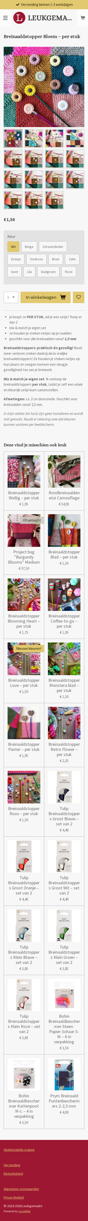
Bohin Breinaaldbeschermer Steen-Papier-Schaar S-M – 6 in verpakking (64, 1029)
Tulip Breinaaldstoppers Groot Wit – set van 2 (64, 885)
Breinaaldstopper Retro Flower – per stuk (64, 749)
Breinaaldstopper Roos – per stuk (24, 811)
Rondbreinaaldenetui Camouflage (64, 495)
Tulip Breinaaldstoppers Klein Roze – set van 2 (24, 1024)
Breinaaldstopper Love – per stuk (24, 683)
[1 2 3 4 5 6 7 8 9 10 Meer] (11, 297)
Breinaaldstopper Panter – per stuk (24, 747)
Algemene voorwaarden (21, 1189)
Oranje (16, 259)
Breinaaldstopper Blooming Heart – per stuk (24, 621)
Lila (29, 272)
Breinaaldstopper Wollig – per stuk (24, 495)
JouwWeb (24, 1211)
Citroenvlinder (53, 246)
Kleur (11, 236)
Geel (14, 272)
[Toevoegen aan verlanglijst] (78, 297)
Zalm (72, 259)
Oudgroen (48, 272)
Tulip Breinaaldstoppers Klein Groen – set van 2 (64, 954)
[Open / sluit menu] (5, 17)
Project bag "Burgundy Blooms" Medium (24, 557)
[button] (13, 138)
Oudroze (36, 259)
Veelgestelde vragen (19, 1149)
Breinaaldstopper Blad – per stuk (64, 554)
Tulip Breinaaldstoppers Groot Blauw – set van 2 (64, 816)
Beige (29, 246)
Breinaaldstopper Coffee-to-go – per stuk (64, 621)
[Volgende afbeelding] (77, 87)
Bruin (55, 259)
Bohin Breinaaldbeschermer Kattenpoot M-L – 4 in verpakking (24, 1106)
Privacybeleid (14, 1197)
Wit (13, 246)
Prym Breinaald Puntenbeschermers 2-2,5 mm (64, 1101)
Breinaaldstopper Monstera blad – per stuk (64, 685)
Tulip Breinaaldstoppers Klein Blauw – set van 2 (24, 954)
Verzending (12, 1165)
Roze (69, 272)
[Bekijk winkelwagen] (82, 17)
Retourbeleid (13, 1173)
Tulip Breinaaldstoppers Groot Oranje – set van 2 (24, 885)
